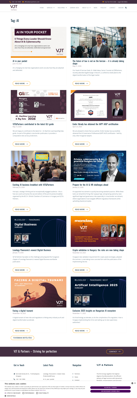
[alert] (68, 389)
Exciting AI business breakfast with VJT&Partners (33, 184)
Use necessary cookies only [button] (110, 391)
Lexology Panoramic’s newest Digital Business (32, 250)
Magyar (120, 8)
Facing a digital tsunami (23, 310)
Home (42, 8)
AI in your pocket (20, 61)
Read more (43, 390)
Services (50, 8)
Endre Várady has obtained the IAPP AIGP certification (95, 124)
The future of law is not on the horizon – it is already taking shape (98, 62)
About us (85, 8)
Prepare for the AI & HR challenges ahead (90, 184)
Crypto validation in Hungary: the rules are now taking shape (98, 250)
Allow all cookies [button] (110, 387)
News (95, 8)
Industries (61, 8)
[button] (125, 7)
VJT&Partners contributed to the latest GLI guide (33, 124)
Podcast (103, 8)
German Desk (74, 8)
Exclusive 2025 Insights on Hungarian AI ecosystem (94, 310)
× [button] (135, 383)
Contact (112, 8)
